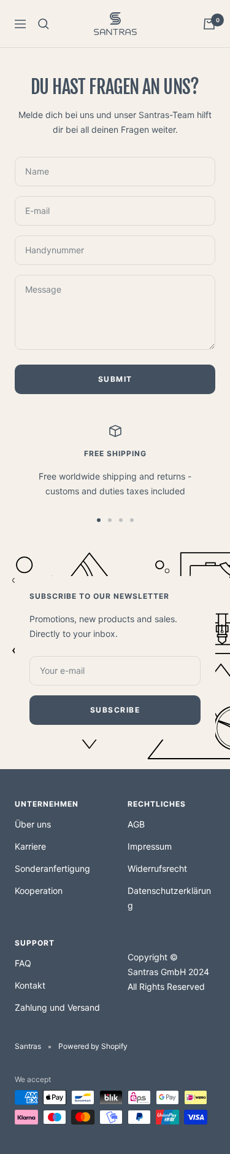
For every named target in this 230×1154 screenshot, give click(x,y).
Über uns (33, 824)
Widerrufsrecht (157, 868)
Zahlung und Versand (57, 1007)
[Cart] (209, 24)
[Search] (43, 24)
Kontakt (30, 985)
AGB (136, 824)
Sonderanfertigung (52, 868)
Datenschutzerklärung (169, 898)
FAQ (23, 963)
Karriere (30, 846)
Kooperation (39, 890)
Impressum (150, 846)
